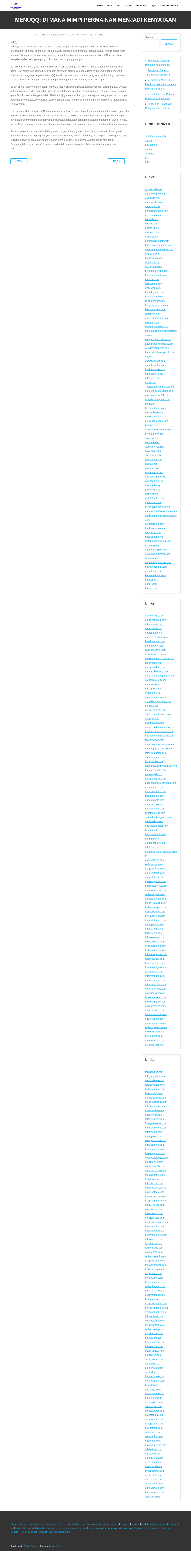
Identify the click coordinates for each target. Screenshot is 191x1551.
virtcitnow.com (152, 262)
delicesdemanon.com (156, 421)
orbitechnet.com (153, 1449)
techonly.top (151, 236)
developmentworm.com (157, 554)
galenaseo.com (153, 502)
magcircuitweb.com (155, 903)
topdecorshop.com (155, 528)
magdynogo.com (154, 1044)
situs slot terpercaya (25, 1528)
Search (149, 37)
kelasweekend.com (155, 575)
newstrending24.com (156, 567)
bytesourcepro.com (155, 1282)
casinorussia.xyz (154, 468)
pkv (147, 157)
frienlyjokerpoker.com (156, 305)
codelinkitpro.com (154, 1080)
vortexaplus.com (153, 1436)
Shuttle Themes (31, 1546)
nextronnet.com (153, 1398)
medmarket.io (152, 838)
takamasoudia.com (155, 808)
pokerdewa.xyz (153, 489)
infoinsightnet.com (154, 1145)
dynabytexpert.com (155, 1380)
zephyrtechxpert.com (156, 1235)
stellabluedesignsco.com (158, 817)
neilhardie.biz (152, 442)
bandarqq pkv (78, 1524)
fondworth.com (153, 663)
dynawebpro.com (154, 1419)
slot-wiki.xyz (151, 494)
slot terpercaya (94, 1524)
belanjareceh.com (154, 645)
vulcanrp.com (152, 322)
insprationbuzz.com (155, 654)
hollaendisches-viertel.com (159, 391)
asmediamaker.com (155, 697)
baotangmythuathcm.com (158, 748)
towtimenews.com (154, 740)
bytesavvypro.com (154, 963)
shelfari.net (151, 464)
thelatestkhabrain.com (156, 671)
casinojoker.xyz (153, 485)
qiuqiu (148, 149)
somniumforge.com (155, 757)
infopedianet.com (154, 1316)
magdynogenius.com (156, 886)
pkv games (99, 35)
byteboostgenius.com (156, 1308)
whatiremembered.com (157, 348)
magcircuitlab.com (154, 1205)
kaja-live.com (152, 279)
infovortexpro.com (154, 1019)
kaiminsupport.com (155, 641)
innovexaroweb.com (156, 1265)
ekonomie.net (152, 545)
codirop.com (151, 223)
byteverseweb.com (155, 1299)
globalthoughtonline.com (158, 701)
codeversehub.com (155, 1295)
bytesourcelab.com (155, 1342)
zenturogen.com (153, 1406)
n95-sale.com (152, 253)
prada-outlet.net (153, 189)
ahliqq (148, 140)
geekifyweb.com (153, 1115)
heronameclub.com (155, 834)
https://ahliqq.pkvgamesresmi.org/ (55, 1532)
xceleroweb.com (153, 1483)
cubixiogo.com (153, 1440)
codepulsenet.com (155, 1320)
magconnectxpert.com (156, 1222)
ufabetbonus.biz (153, 571)
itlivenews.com (153, 558)
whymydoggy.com (154, 615)
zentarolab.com (153, 1475)
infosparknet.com (154, 1346)
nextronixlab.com (154, 1368)
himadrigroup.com (154, 292)
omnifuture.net (152, 206)
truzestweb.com (153, 1466)
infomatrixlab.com (154, 1290)
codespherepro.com (155, 988)
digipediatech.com (155, 873)
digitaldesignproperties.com (159, 675)
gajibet (34, 1532)
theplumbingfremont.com (158, 562)
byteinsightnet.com (155, 1153)
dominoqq (151, 1524)
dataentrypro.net (153, 632)
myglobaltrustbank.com (157, 506)
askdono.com (152, 232)
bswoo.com (151, 588)
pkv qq (106, 1524)
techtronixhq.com (154, 1072)
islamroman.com (154, 296)
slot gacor (125, 1524)
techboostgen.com (155, 1084)
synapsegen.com (154, 1423)
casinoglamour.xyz (155, 476)
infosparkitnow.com (155, 1106)
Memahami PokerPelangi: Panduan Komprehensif (160, 96)
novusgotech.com (154, 1393)
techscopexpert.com (155, 907)
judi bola (115, 1524)
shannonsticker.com (155, 650)
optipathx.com (152, 1363)
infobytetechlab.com (155, 984)
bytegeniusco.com (154, 941)
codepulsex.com (153, 1252)
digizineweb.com (154, 1162)
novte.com (150, 382)
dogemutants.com (154, 800)
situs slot (149, 153)
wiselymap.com (153, 266)
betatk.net (150, 579)
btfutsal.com (151, 219)
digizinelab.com (153, 1243)
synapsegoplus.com (155, 1312)
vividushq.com (152, 1432)
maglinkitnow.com (154, 877)
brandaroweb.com (154, 1492)
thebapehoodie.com (155, 770)
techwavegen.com (154, 958)
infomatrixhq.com (154, 1183)
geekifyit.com (152, 718)
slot (68, 1524)
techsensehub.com (155, 1089)
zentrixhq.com (152, 1372)
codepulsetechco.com (156, 1157)
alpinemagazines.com (156, 318)
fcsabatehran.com (154, 796)
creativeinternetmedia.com (159, 249)
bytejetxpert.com (153, 1036)
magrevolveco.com (155, 1010)
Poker (84, 35)
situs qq (61, 1524)
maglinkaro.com (153, 1273)
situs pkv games (31, 1524)
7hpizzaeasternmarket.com (159, 386)
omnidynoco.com (154, 1458)
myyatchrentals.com (155, 710)
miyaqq (25, 1532)
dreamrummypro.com (156, 637)
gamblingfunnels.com (156, 211)
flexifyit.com (151, 1385)
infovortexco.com (154, 1239)
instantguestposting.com (158, 541)
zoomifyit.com (152, 1496)
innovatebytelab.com (156, 1127)
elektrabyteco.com (154, 1217)
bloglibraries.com (154, 761)
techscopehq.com (154, 1329)
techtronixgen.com (155, 894)
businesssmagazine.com (158, 245)
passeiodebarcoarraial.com (159, 658)
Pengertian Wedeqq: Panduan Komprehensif (157, 62)
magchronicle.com (155, 868)
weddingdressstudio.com (158, 429)
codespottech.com (154, 860)
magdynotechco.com (156, 1102)
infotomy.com (152, 847)
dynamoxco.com (153, 1402)
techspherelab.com (155, 1286)
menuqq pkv (16, 1524)
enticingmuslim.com (155, 778)
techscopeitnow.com (156, 1027)
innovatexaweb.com (155, 1097)
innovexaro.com (153, 1338)
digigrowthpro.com (155, 193)
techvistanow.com (154, 1179)
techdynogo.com (154, 864)
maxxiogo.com (153, 1389)
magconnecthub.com (156, 1303)
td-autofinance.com (155, 301)
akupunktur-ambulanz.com (159, 344)
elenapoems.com (154, 787)
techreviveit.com (153, 933)
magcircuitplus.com (155, 1023)
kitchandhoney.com (155, 408)
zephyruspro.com (154, 1359)
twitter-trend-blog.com (156, 326)
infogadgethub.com (155, 1076)
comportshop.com (154, 524)
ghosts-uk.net (152, 228)
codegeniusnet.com (155, 1140)
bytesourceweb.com (155, 997)
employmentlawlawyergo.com (161, 511)
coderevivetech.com (155, 1006)
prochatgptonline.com (156, 271)
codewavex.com (153, 1209)
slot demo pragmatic (156, 136)
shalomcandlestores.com (158, 714)
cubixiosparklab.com (156, 1187)
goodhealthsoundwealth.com (160, 783)
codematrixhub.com (155, 946)
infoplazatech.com (154, 1119)
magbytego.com (153, 1136)
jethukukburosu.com (156, 753)
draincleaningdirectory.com (159, 744)
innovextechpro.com (156, 898)
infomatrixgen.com (155, 976)
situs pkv (135, 1524)
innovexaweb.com (154, 1411)
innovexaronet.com (155, 1175)
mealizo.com (152, 684)
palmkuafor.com (153, 628)
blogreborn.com (153, 258)
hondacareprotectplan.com (159, 731)
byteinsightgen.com (155, 967)
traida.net (150, 404)
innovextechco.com (155, 1196)
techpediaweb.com (155, 911)
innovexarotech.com (156, 1014)
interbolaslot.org (153, 624)
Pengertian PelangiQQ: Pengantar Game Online (158, 106)
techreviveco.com (154, 1269)
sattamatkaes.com (154, 723)
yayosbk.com (152, 438)
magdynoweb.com (155, 1260)
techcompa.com (153, 284)
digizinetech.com (154, 971)
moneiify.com (152, 705)
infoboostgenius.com (156, 954)
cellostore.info (152, 693)
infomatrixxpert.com (155, 1170)
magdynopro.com (154, 924)
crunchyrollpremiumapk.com (160, 727)
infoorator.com (152, 378)
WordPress (57, 1546)
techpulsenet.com (154, 1230)
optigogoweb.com (154, 1488)
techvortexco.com (154, 1110)
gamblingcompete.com (157, 241)
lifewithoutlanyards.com (157, 399)
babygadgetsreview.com (158, 339)
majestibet (15, 1532)
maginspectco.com (155, 1040)
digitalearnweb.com (155, 620)
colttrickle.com (152, 198)
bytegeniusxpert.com (156, 1123)
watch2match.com (154, 498)
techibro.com (152, 313)
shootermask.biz (153, 455)
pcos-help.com (153, 215)
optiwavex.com (153, 1453)
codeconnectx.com (155, 1166)
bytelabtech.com (153, 1093)
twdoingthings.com (155, 813)
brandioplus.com (154, 1415)
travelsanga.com (154, 537)
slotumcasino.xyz (154, 472)
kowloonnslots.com (155, 309)
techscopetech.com (155, 1256)
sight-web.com (153, 288)
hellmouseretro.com (155, 791)
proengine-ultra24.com (157, 395)
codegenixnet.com (155, 993)
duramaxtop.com (154, 804)
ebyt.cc (149, 356)
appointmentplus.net (156, 549)
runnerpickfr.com (154, 202)
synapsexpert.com (154, 1471)
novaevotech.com (154, 1192)
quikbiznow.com (153, 1479)
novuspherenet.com (155, 1445)
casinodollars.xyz (154, 481)
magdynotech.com (155, 1325)
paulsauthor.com (154, 821)
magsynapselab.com (156, 890)
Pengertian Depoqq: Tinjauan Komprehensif (157, 72)
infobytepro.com (153, 1132)
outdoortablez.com (155, 843)
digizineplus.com (154, 1333)
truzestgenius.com (154, 1226)
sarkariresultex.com (155, 680)
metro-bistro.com (154, 412)
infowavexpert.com (155, 937)
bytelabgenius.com (155, 916)
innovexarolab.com (155, 980)
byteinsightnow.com (155, 1001)
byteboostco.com (154, 1213)
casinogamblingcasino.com (159, 735)
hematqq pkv (111, 1528)
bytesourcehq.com (155, 1149)
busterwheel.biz (153, 459)
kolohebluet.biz (153, 451)
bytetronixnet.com (154, 1031)
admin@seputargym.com (61, 35)
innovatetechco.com (155, 920)
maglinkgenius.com (155, 1200)
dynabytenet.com (154, 1278)
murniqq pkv (163, 1524)
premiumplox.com (154, 434)
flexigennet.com (153, 830)
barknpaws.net (153, 688)
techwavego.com (154, 1247)
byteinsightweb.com (155, 881)
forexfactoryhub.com (156, 275)
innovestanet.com (154, 1376)
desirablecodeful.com (156, 825)
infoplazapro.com (154, 928)
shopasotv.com (153, 532)
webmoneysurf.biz (154, 446)
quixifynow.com (153, 1355)
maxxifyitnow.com (154, 1350)
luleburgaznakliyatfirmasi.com (161, 765)
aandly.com (151, 584)
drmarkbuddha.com (155, 365)
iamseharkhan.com (155, 667)
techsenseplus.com (155, 950)
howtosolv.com (153, 416)
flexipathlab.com (153, 1428)
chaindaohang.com (155, 361)
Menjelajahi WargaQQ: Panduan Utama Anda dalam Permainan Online (160, 84)
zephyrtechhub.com (155, 1462)
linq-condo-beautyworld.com (160, 352)
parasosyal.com (153, 774)
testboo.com (151, 425)
